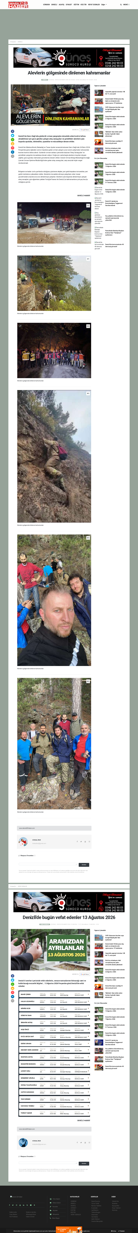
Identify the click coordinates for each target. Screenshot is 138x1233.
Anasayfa (13, 42)
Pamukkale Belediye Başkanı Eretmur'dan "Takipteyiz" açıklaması (114, 233)
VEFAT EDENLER (94, 5)
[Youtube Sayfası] (20, 1205)
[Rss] (28, 1205)
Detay (114, 1231)
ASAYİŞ (61, 5)
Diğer (103, 5)
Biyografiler (115, 1206)
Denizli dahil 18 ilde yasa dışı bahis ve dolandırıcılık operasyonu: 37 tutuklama (114, 101)
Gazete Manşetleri (97, 1221)
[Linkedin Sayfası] (24, 1205)
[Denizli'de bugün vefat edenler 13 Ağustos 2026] (50, 949)
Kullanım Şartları (31, 1212)
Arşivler (55, 1210)
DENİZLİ (54, 5)
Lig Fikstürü (94, 1210)
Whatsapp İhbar (31, 1214)
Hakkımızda (13, 1212)
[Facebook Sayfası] (10, 1205)
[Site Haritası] (31, 1205)
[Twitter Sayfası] (13, 1205)
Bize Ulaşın (56, 1218)
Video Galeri (56, 1203)
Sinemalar (94, 1214)
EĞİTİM (76, 5)
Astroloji (114, 1210)
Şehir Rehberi (95, 1219)
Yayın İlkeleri (13, 1214)
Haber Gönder (30, 1216)
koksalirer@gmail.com (39, 843)
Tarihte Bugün (95, 1212)
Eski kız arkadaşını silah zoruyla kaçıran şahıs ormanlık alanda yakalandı (113, 150)
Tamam (122, 1231)
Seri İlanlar (94, 1217)
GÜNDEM (46, 5)
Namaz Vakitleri (96, 1206)
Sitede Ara (115, 1201)
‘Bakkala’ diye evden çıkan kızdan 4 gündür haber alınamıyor (113, 134)
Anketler (114, 1203)
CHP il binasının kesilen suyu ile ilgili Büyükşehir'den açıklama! (114, 109)
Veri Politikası (13, 1216)
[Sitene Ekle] (35, 1205)
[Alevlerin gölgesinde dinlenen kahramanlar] (50, 105)
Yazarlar (55, 1206)
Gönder (84, 864)
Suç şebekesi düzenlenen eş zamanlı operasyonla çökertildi (114, 218)
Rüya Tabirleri (116, 1208)
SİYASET (69, 5)
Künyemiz (55, 1214)
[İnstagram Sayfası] (17, 1205)
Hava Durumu (95, 1201)
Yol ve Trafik (95, 1203)
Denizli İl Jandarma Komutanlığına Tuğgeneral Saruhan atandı (113, 203)
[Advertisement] (69, 24)
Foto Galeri (56, 1199)
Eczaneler (94, 1208)
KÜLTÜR (83, 5)
